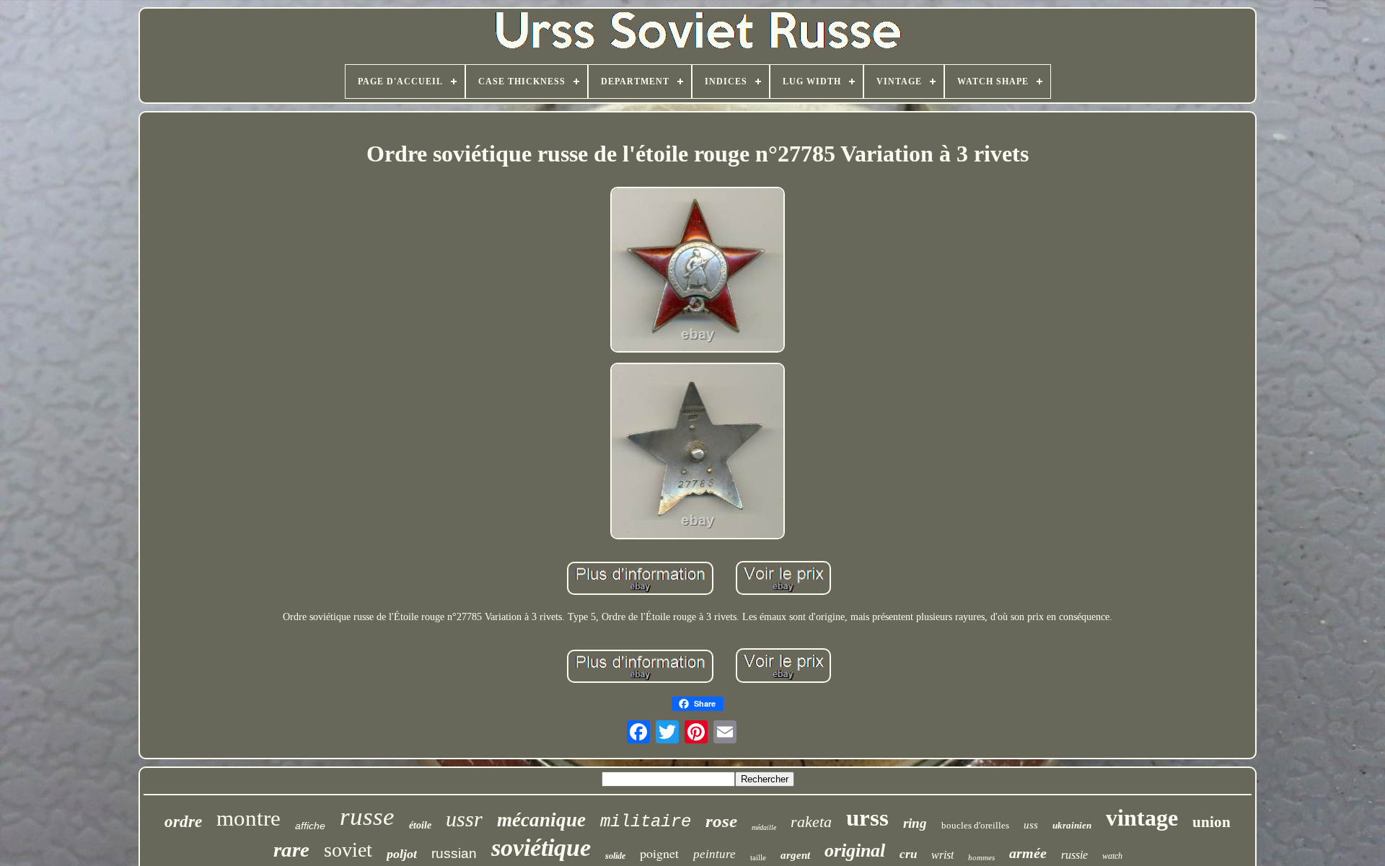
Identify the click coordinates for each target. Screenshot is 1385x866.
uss (1031, 825)
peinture (714, 854)
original (855, 850)
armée (1028, 853)
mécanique (541, 820)
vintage (1142, 818)
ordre (183, 822)
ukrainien (1071, 825)
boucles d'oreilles (975, 825)
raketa (811, 822)
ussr (464, 819)
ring (915, 823)
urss (867, 818)
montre (248, 818)
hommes (981, 857)
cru (908, 854)
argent (795, 855)
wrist (942, 855)
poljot (402, 854)
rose (721, 821)
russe (367, 817)
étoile (420, 825)
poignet (659, 853)
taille (758, 857)
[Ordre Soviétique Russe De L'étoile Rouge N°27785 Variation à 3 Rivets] (697, 271)
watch (1112, 856)
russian (454, 853)
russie (1074, 855)
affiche (310, 825)
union (1211, 822)
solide (615, 856)
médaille (764, 827)
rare (291, 849)
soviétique (541, 847)
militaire (645, 821)
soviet (348, 850)
